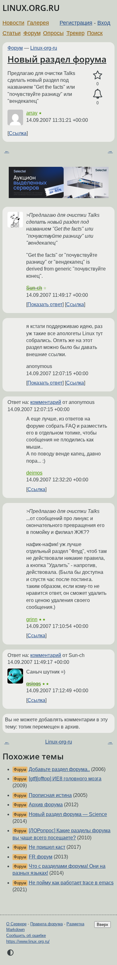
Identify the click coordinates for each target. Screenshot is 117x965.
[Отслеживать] (97, 94)
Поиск (95, 33)
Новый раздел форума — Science (68, 814)
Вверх (102, 924)
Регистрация (76, 23)
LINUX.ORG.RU (31, 7)
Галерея (38, 23)
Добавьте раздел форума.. (59, 769)
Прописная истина (50, 795)
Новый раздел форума (56, 59)
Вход (103, 23)
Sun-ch (34, 288)
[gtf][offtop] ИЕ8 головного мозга (65, 778)
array (31, 113)
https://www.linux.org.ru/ (28, 941)
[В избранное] (97, 75)
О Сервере (16, 924)
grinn (31, 619)
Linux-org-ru (43, 48)
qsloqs (33, 683)
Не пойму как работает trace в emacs (71, 882)
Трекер (75, 33)
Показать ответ (44, 304)
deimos (34, 472)
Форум (32, 33)
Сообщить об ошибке (26, 935)
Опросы (53, 33)
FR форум (40, 856)
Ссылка (18, 133)
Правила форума (46, 924)
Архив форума (46, 804)
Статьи (11, 33)
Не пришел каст (47, 847)
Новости (13, 23)
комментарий (45, 402)
